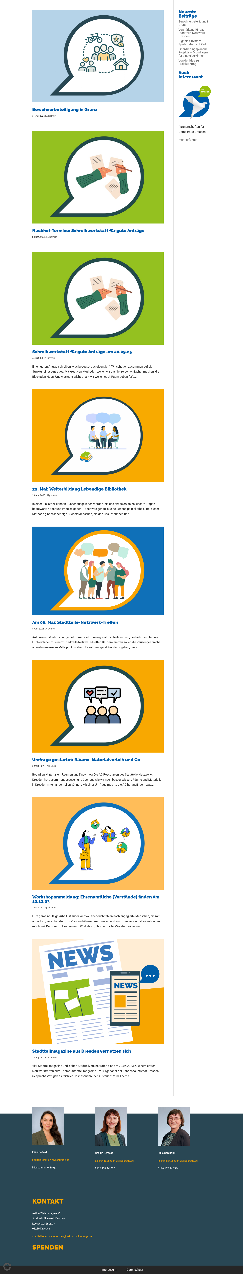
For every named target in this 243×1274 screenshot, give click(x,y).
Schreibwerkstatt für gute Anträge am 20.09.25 (82, 351)
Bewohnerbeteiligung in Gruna (65, 109)
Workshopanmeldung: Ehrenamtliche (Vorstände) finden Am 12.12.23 (95, 899)
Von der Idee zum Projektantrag (190, 62)
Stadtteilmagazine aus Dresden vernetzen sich (81, 1051)
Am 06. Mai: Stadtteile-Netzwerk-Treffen (75, 622)
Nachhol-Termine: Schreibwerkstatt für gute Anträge (88, 230)
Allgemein (51, 115)
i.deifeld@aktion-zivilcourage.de (50, 1160)
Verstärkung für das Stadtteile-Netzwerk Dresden (192, 33)
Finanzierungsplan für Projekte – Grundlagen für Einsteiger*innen (193, 52)
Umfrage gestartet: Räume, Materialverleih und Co (86, 759)
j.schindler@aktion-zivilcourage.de (178, 1160)
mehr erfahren (188, 139)
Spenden (47, 1247)
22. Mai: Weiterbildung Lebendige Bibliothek (79, 489)
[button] (7, 1266)
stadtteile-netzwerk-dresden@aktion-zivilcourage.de (62, 1236)
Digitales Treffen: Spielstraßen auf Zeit (192, 42)
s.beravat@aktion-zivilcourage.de (114, 1160)
